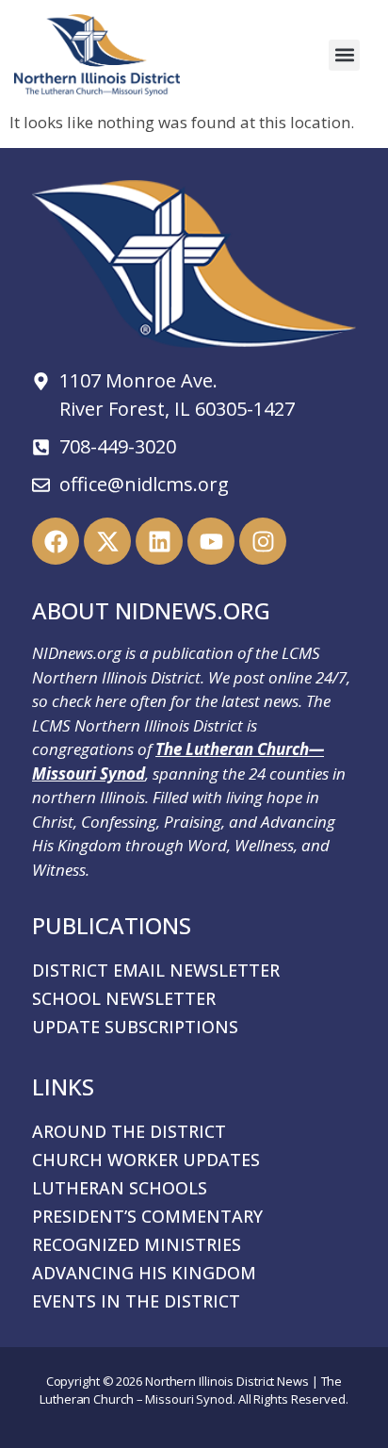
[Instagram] (262, 541)
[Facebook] (55, 541)
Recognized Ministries (136, 1244)
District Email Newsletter (156, 970)
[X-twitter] (107, 541)
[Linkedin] (159, 541)
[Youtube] (210, 541)
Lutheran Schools (119, 1187)
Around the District (129, 1131)
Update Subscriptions (135, 1026)
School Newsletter (124, 998)
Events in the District (136, 1301)
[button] (344, 55)
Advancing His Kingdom (144, 1272)
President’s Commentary (147, 1216)
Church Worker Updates (146, 1159)
